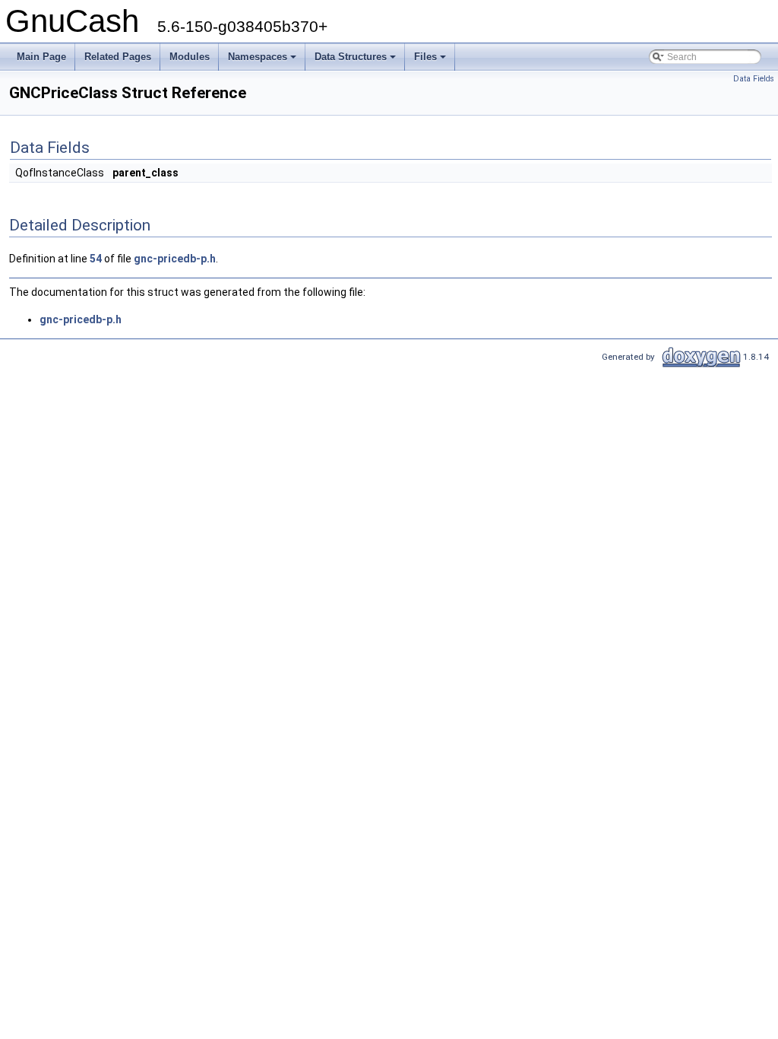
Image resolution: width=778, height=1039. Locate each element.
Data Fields (753, 79)
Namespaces (263, 61)
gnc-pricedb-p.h (175, 259)
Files (431, 61)
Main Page (41, 56)
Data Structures (356, 61)
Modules (189, 56)
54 (96, 259)
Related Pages (117, 56)
